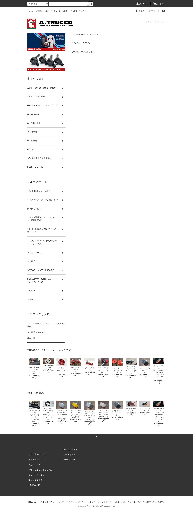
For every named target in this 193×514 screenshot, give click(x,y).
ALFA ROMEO (82, 34)
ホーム (30, 11)
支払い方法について (37, 454)
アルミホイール (94, 34)
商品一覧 (31, 338)
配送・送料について (37, 459)
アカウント (143, 4)
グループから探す (60, 11)
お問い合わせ (154, 11)
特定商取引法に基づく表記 (40, 470)
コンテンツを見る (79, 11)
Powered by (82, 506)
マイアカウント (70, 449)
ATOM (37, 485)
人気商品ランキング (36, 332)
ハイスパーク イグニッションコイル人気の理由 (46, 325)
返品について (35, 464)
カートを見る (69, 454)
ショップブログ (36, 480)
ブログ (141, 11)
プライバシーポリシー (38, 475)
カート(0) (160, 4)
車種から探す (43, 11)
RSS (31, 485)
